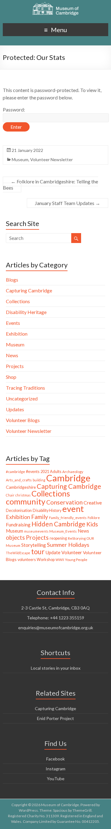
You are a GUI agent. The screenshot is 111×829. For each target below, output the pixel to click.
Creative (93, 502)
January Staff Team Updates (67, 203)
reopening (58, 538)
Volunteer (71, 552)
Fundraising (18, 524)
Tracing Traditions (25, 388)
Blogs (12, 280)
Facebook (55, 758)
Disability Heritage (26, 312)
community (25, 501)
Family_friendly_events (68, 517)
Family (39, 516)
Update (53, 552)
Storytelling (33, 545)
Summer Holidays (68, 544)
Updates (15, 409)
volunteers (27, 559)
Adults (55, 471)
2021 (44, 471)
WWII (60, 560)
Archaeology (72, 471)
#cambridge (15, 471)
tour (38, 551)
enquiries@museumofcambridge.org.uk (55, 627)
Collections (18, 301)
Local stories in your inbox (55, 668)
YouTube (55, 778)
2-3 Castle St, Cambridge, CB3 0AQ (55, 607)
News (12, 355)
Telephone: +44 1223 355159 (55, 617)
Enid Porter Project (55, 718)
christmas (23, 495)
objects (15, 537)
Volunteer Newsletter (51, 159)
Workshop (46, 559)
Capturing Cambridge (29, 290)
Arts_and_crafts (19, 480)
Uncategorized (22, 398)
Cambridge (68, 477)
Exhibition (16, 334)
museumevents (36, 531)
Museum (20, 159)
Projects (15, 366)
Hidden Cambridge (58, 524)
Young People (76, 559)
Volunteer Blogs (23, 420)
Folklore (94, 518)
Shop (11, 377)
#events (32, 471)
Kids (92, 524)
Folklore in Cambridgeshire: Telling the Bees (50, 184)
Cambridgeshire (21, 487)
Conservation (64, 502)
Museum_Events (63, 531)
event (73, 509)
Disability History (47, 510)
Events (13, 323)
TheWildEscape (18, 553)
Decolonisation (19, 510)
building (39, 480)
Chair (10, 495)
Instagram (55, 768)
